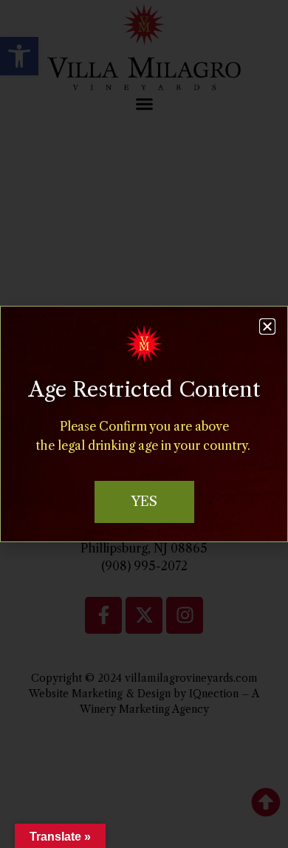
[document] (144, 424)
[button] (267, 326)
